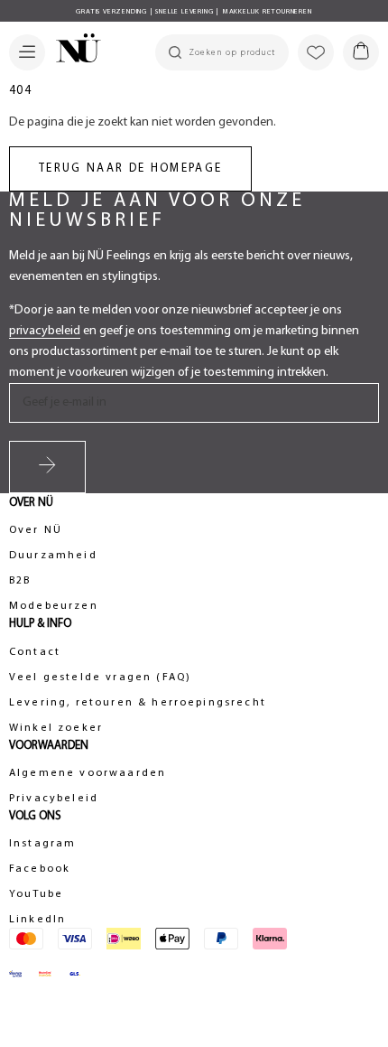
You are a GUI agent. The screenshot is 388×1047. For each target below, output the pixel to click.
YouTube (36, 894)
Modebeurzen (53, 606)
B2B (20, 580)
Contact (34, 652)
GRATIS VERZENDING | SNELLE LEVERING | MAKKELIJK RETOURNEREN (193, 11)
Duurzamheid (53, 555)
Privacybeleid (53, 798)
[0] (361, 52)
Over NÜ (35, 530)
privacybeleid (44, 331)
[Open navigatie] (27, 52)
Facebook (39, 869)
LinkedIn (37, 919)
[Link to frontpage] (73, 50)
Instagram (42, 843)
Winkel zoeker (56, 728)
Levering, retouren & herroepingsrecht (137, 702)
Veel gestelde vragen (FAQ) (100, 677)
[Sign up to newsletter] (47, 467)
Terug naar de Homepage (130, 168)
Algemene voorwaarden (87, 773)
